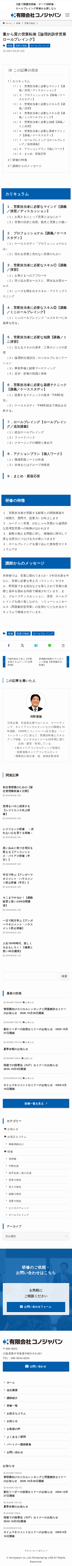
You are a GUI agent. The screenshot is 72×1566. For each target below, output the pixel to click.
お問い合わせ (15, 1452)
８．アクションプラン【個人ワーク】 (42, 149)
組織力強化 (15, 1193)
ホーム (11, 1382)
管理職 (12, 1158)
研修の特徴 (19, 159)
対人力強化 (15, 1186)
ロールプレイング (40, 45)
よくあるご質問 (16, 1436)
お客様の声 (13, 1429)
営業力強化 (21, 45)
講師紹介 (12, 1398)
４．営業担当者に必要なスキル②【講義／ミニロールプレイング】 (42, 115)
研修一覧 (12, 1405)
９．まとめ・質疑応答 (32, 153)
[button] (9, 645)
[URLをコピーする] (63, 645)
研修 (10, 45)
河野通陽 (36, 716)
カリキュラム (21, 81)
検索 (64, 976)
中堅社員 (14, 1165)
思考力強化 (15, 1179)
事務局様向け (16, 1144)
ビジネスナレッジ (19, 1207)
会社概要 (12, 1390)
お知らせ (12, 1129)
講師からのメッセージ (27, 165)
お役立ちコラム (17, 1136)
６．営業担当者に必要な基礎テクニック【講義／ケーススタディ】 (42, 133)
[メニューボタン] (67, 15)
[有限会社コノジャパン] (36, 15)
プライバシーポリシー (36, 1550)
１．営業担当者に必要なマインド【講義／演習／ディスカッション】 (42, 88)
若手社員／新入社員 (20, 1172)
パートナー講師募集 (19, 1444)
